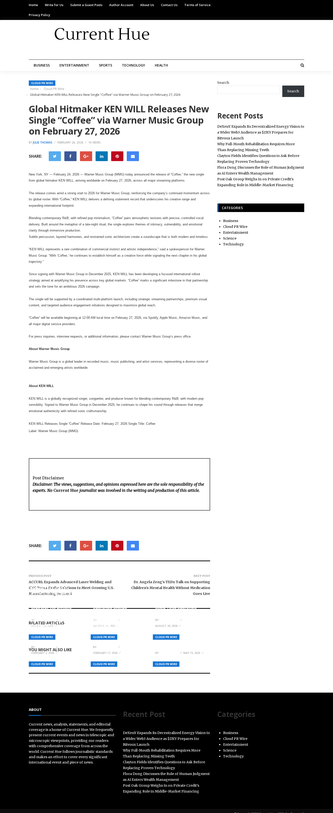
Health (161, 65)
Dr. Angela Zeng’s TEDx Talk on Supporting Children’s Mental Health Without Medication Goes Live (170, 588)
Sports (105, 65)
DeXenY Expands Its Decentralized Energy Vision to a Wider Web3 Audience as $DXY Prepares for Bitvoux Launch (53, 601)
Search (223, 82)
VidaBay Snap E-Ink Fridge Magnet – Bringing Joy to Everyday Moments (180, 641)
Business (42, 65)
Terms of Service (197, 5)
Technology (133, 65)
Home (33, 5)
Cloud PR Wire (42, 83)
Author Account (121, 5)
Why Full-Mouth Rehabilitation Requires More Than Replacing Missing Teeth (178, 606)
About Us (147, 5)
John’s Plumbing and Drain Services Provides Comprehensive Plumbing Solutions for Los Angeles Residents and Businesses (56, 630)
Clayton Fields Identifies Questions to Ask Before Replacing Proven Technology (117, 606)
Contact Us (169, 5)
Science (229, 238)
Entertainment (74, 65)
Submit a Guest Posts (86, 5)
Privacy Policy (39, 15)
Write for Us (54, 5)
